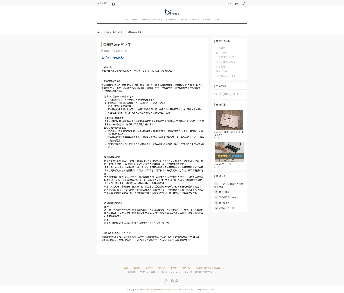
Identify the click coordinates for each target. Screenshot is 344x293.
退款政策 (149, 267)
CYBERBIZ (211, 289)
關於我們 (137, 267)
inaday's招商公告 (222, 163)
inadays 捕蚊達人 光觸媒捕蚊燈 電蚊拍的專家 (158, 289)
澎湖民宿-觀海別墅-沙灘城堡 (208, 267)
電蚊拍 (227, 94)
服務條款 (174, 267)
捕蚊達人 (236, 94)
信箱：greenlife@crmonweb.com (166, 272)
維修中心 (187, 267)
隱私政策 (162, 267)
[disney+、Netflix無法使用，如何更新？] (229, 120)
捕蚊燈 (218, 94)
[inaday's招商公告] (229, 152)
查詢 (126, 267)
